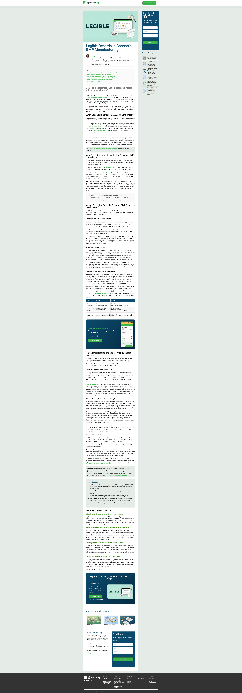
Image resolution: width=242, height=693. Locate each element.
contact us (89, 653)
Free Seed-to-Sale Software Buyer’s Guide (119, 679)
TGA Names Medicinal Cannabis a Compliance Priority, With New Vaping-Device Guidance (152, 71)
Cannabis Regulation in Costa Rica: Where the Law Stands (152, 77)
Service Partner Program (151, 679)
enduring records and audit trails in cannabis (98, 463)
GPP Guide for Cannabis (101, 173)
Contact (150, 681)
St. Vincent (129, 683)
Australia (129, 680)
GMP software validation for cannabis (117, 475)
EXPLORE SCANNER (95, 596)
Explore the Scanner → (95, 340)
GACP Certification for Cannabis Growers (152, 57)
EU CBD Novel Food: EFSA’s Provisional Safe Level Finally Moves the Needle (151, 63)
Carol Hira (93, 56)
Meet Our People (152, 682)
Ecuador (129, 681)
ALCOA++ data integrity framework (97, 97)
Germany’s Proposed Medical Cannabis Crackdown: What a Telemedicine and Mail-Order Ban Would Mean (152, 91)
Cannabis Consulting (107, 681)
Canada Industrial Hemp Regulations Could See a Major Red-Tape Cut (151, 83)
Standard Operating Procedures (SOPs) (106, 683)
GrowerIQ (86, 691)
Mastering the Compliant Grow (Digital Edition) (119, 682)
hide (94, 70)
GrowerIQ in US (141, 678)
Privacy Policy (130, 663)
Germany (129, 682)
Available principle (101, 293)
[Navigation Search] (157, 3)
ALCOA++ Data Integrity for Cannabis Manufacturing (104, 148)
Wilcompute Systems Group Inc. (103, 691)
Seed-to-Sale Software (105, 679)
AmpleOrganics (90, 691)
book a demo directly (97, 599)
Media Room (151, 683)
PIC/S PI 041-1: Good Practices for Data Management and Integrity (105, 200)
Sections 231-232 (109, 167)
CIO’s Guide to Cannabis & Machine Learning (118, 686)
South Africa (130, 685)
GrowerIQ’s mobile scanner (93, 384)
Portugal (129, 678)
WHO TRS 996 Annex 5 (99, 130)
